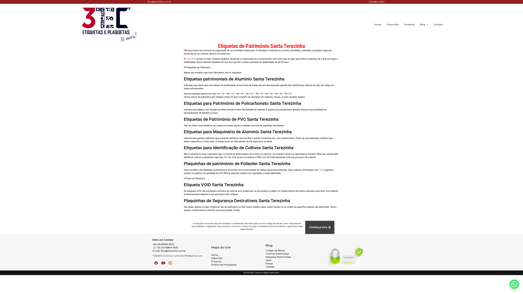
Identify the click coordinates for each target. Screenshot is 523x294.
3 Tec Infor (191, 59)
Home (377, 24)
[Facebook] (156, 263)
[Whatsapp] (514, 286)
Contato (438, 24)
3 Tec (320, 170)
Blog (422, 24)
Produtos (409, 24)
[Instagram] (170, 263)
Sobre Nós (393, 24)
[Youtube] (163, 263)
